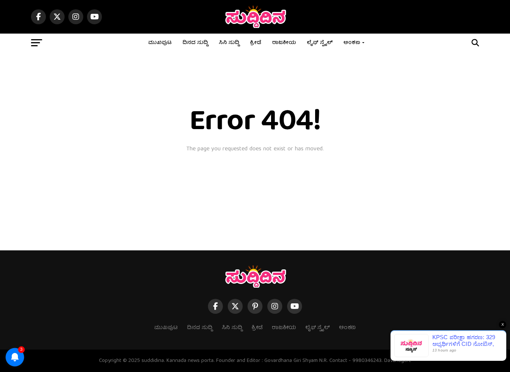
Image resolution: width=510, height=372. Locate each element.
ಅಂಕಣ (351, 42)
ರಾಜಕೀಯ (284, 42)
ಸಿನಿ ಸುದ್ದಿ (229, 42)
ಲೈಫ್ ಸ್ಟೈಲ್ (320, 42)
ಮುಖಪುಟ (160, 42)
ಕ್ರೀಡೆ (255, 42)
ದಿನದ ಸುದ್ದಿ (195, 42)
